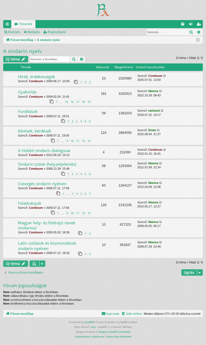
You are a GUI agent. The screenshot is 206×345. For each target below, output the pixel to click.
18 (83, 102)
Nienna (153, 91)
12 (83, 141)
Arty (93, 326)
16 (72, 102)
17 (77, 102)
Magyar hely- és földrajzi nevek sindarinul (46, 225)
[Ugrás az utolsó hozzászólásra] (165, 76)
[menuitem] (183, 24)
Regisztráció (57, 32)
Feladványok (29, 203)
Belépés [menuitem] (192, 25)
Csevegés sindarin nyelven (42, 183)
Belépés (34, 32)
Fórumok (25, 24)
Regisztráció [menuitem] (200, 25)
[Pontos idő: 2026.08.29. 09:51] (198, 40)
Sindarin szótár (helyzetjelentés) (47, 164)
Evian (152, 130)
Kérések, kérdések (34, 131)
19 (89, 102)
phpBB (88, 322)
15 (66, 102)
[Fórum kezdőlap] (103, 10)
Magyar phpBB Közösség (114, 331)
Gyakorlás (27, 91)
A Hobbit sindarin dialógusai (44, 150)
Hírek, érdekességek (36, 76)
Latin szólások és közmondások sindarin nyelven (47, 245)
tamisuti (154, 110)
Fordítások (28, 111)
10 (72, 141)
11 (77, 141)
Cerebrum (36, 81)
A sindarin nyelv (22, 51)
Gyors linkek (8, 25)
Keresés (14, 32)
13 (89, 141)
